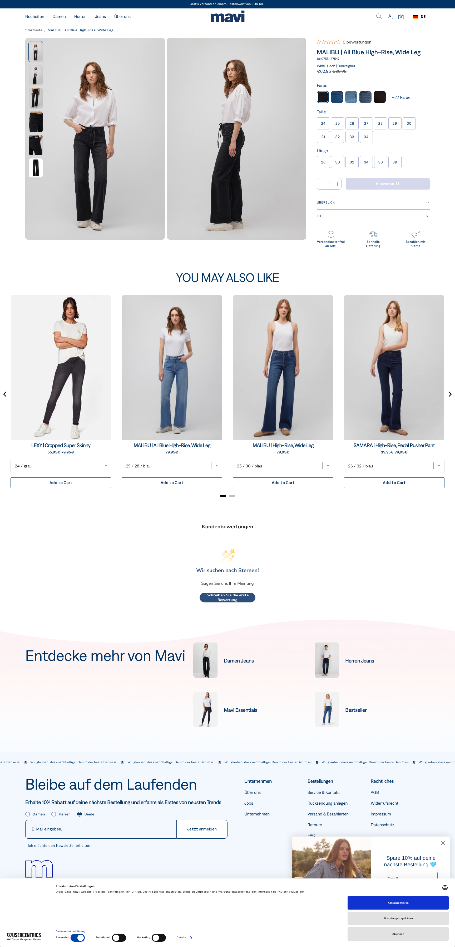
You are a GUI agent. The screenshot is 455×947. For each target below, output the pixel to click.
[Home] (227, 17)
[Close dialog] (443, 843)
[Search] (379, 16)
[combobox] (419, 17)
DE (423, 16)
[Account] (390, 16)
